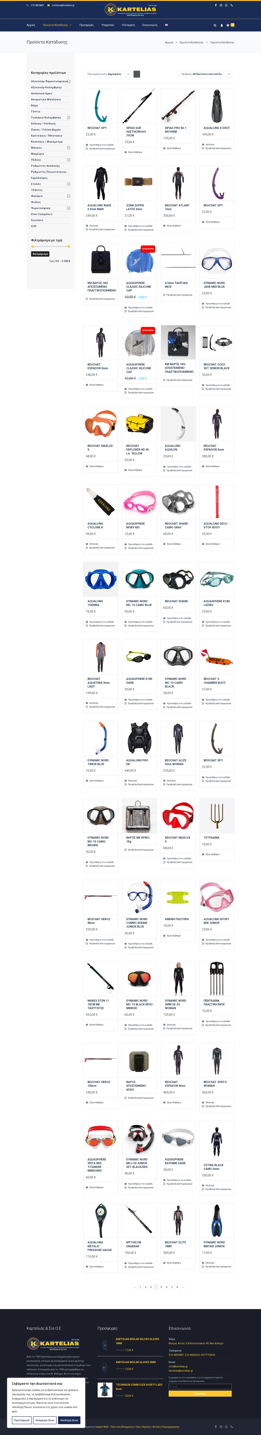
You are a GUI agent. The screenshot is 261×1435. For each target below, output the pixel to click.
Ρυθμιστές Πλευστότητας (49, 171)
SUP (34, 226)
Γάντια (35, 111)
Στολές (36, 184)
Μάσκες (36, 147)
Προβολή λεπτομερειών (102, 148)
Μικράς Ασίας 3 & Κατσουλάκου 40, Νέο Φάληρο (196, 1343)
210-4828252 (192, 1354)
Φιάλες (36, 202)
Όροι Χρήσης (143, 1426)
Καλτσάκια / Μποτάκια (46, 135)
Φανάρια (37, 196)
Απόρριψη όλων (45, 1420)
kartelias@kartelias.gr (63, 5)
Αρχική (31, 25)
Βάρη (34, 105)
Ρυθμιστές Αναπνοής (45, 165)
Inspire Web (102, 1426)
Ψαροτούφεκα (40, 208)
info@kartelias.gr (178, 1366)
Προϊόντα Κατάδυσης (55, 25)
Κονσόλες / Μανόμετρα (47, 141)
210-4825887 (176, 1354)
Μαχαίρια (37, 153)
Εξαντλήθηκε (135, 152)
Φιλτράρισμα (40, 254)
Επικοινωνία (150, 25)
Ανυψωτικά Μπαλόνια (46, 99)
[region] (46, 1403)
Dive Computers (42, 214)
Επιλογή (209, 144)
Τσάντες (37, 190)
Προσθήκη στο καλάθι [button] (101, 145)
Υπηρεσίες (108, 25)
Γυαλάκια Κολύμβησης (46, 117)
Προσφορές (86, 25)
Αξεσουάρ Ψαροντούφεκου (49, 81)
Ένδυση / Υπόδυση (43, 123)
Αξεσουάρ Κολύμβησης (46, 87)
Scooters (37, 220)
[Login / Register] (221, 25)
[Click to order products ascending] (137, 74)
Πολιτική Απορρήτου (122, 1426)
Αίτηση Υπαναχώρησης (166, 1426)
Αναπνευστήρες (41, 93)
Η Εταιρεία (128, 25)
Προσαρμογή (21, 1420)
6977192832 (208, 1354)
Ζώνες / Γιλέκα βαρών (46, 129)
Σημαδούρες (39, 178)
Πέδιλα (36, 159)
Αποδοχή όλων (69, 1420)
